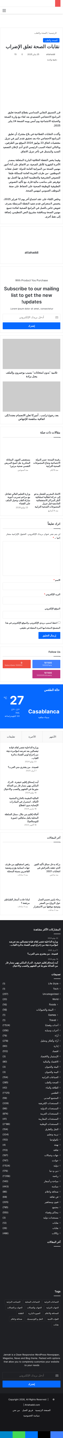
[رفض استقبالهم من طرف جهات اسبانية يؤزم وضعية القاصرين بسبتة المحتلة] (16, 853)
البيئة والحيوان (51, 1066)
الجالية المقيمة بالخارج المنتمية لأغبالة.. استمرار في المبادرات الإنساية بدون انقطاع (23, 802)
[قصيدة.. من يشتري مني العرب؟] (50, 771)
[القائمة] (4, 11)
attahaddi (50, 54)
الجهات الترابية (52, 1307)
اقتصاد (55, 1051)
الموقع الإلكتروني (52, 608)
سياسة (55, 1186)
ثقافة (55, 1150)
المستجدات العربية (49, 1113)
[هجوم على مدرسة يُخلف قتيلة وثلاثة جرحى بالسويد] (12, 1266)
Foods (52, 1004)
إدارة (56, 1046)
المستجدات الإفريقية (48, 1103)
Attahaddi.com (32, 1404)
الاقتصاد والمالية (50, 1061)
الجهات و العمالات (14, 1307)
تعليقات (11, 736)
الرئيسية (53, 33)
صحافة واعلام (51, 1191)
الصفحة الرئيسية (43, 1410)
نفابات (55, 1223)
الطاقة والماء (52, 1087)
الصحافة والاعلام (52, 1313)
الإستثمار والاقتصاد (49, 1056)
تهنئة (56, 1144)
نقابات (55, 1228)
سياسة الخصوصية (31, 1415)
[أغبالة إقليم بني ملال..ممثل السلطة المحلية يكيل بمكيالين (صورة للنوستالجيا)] (50, 819)
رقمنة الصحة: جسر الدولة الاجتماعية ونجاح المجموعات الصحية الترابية (46, 462)
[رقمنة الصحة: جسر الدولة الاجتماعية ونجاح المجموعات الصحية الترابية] (46, 448)
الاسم (56, 580)
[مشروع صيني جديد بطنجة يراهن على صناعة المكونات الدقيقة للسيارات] (12, 1278)
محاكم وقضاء (51, 1212)
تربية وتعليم (52, 1134)
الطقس (54, 1092)
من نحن (16, 1410)
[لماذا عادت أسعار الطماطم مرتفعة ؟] (16, 888)
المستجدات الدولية (49, 1108)
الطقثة (21, 1313)
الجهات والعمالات (34, 1307)
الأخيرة (32, 736)
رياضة (55, 1176)
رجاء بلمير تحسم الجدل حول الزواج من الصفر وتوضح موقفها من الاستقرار (46, 903)
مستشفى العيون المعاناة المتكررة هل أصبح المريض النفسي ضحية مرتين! (17, 462)
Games (52, 1014)
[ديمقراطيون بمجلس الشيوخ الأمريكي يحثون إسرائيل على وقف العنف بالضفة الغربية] (51, 1278)
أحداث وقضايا (51, 1025)
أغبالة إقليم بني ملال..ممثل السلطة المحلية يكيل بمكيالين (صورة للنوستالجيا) (21, 818)
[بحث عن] (58, 11)
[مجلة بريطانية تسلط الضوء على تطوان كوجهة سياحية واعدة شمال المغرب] (31, 1278)
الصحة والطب (40, 33)
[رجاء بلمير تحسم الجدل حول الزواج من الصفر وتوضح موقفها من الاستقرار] (46, 888)
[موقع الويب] (32, 258)
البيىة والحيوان (51, 1072)
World (55, 999)
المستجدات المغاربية (48, 1118)
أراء (56, 1035)
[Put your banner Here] (31, 20)
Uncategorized (50, 994)
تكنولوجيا (54, 1139)
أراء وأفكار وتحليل (49, 1040)
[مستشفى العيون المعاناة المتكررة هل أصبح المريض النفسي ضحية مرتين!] (16, 448)
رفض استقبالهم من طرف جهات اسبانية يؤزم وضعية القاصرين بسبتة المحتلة (17, 868)
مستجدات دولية (50, 1217)
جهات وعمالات (51, 1155)
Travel (52, 1020)
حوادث (55, 1160)
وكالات (55, 1233)
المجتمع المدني (51, 1098)
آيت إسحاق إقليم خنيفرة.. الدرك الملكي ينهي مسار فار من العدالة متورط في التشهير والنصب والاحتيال (21, 785)
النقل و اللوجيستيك (35, 1319)
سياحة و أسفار (51, 1181)
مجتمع (55, 1207)
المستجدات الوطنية (49, 1124)
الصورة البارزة (34, 1313)
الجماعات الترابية (50, 1077)
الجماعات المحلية (32, 1302)
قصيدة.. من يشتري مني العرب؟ (23, 767)
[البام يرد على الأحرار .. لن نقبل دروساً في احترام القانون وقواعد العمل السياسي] (51, 1255)
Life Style (53, 983)
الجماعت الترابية (13, 1302)
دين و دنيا (53, 1170)
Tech (55, 988)
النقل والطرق (51, 1129)
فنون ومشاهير (51, 1202)
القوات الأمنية (53, 1319)
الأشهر (52, 736)
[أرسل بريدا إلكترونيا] (45, 54)
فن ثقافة (54, 1197)
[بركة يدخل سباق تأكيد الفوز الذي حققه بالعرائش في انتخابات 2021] (46, 853)
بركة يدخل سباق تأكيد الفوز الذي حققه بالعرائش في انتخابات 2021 (47, 868)
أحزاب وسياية (51, 1030)
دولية (56, 1165)
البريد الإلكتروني (52, 594)
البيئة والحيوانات (44, 1009)
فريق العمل (27, 1410)
